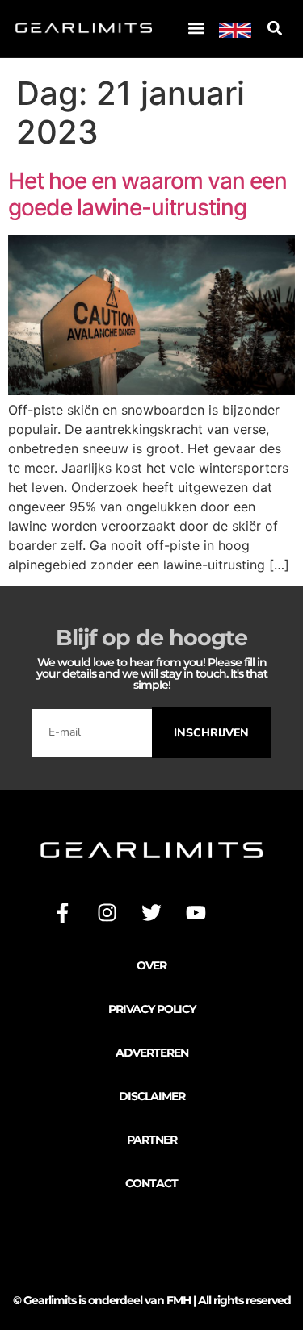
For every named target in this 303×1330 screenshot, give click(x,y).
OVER (151, 965)
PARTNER (152, 1139)
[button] (196, 28)
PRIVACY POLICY (152, 1009)
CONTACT (151, 1183)
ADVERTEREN (152, 1052)
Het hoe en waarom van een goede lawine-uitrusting (147, 194)
